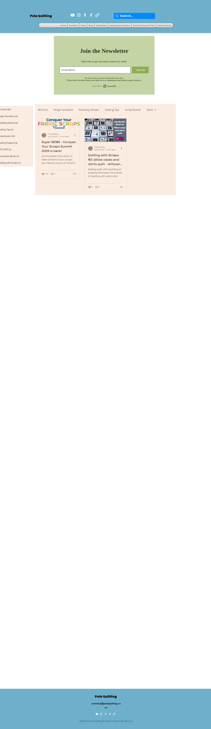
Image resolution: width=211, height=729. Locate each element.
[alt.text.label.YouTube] (72, 15)
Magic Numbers (63, 110)
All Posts (43, 110)
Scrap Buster (133, 110)
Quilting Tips (112, 110)
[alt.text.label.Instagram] (78, 15)
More (150, 110)
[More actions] (76, 135)
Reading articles (89, 110)
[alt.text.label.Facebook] (85, 15)
